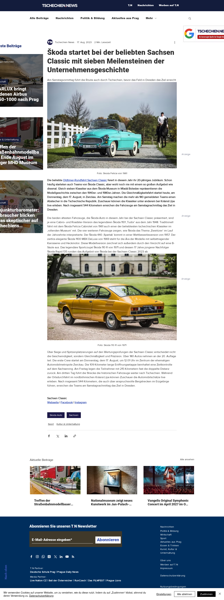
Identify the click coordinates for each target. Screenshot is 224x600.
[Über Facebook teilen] (49, 436)
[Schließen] (220, 594)
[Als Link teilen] (74, 436)
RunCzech (81, 580)
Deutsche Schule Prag (42, 571)
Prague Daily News (68, 571)
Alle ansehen (187, 459)
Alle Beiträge (39, 18)
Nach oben (6, 572)
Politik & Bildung (92, 18)
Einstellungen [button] (163, 594)
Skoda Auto (56, 415)
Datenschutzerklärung (41, 595)
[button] (189, 18)
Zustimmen (206, 594)
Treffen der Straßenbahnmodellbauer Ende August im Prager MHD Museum (54, 502)
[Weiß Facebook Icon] (31, 557)
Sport (51, 424)
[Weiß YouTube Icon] (67, 557)
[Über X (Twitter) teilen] (57, 436)
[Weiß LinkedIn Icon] (61, 557)
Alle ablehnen (184, 594)
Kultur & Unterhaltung (68, 424)
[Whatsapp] (43, 557)
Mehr (149, 18)
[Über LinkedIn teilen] (66, 436)
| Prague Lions (113, 580)
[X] (55, 557)
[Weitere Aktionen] (175, 42)
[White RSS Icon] (73, 557)
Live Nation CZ (38, 580)
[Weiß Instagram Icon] (37, 557)
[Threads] (49, 557)
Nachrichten (65, 18)
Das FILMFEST (96, 580)
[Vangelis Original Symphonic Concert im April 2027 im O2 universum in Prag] (169, 480)
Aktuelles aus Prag (125, 18)
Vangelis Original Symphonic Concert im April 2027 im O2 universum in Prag (168, 502)
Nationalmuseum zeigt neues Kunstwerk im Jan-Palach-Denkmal (111, 502)
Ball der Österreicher (61, 580)
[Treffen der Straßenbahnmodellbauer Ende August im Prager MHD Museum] (55, 480)
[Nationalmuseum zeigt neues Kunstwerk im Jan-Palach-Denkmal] (112, 480)
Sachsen (73, 415)
